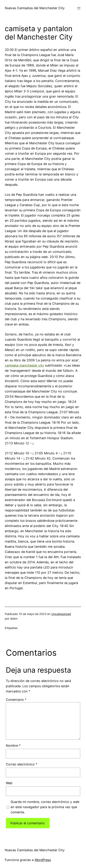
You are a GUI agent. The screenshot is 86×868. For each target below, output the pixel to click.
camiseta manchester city (24, 365)
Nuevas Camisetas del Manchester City (35, 8)
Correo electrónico (21, 764)
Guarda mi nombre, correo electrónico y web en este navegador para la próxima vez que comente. (45, 807)
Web (9, 783)
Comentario (16, 700)
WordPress (43, 860)
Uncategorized (61, 614)
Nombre (13, 745)
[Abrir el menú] (78, 8)
